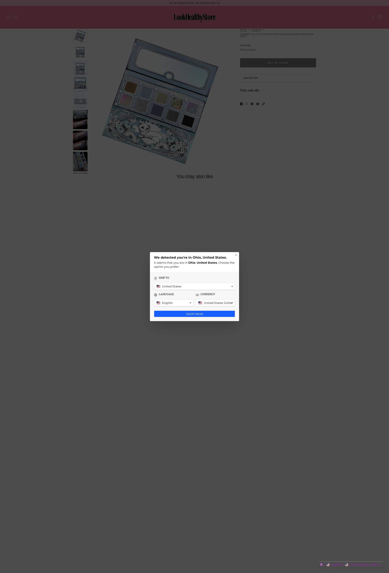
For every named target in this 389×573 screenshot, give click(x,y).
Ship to (164, 277)
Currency (208, 294)
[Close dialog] (236, 255)
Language (166, 294)
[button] (351, 564)
